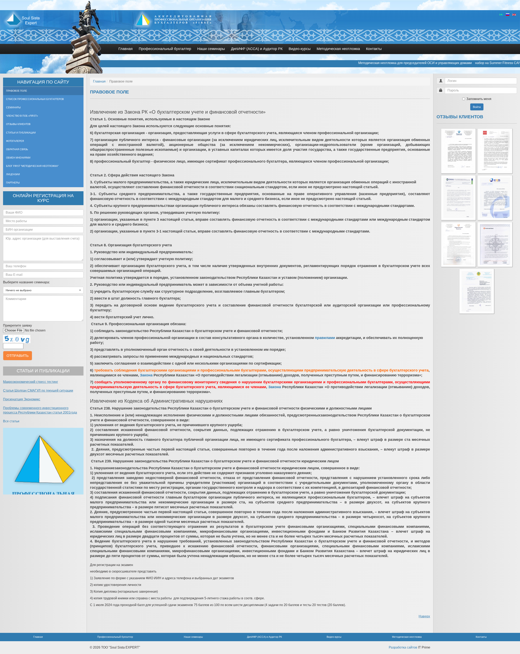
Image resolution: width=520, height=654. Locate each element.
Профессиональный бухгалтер (165, 49)
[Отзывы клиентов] (458, 151)
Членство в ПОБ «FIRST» (22, 115)
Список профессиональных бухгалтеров (35, 99)
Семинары (13, 107)
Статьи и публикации (21, 132)
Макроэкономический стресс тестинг (30, 381)
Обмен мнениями (18, 157)
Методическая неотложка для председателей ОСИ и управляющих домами (375, 63)
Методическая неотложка (338, 49)
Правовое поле (16, 90)
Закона (146, 375)
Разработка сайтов (403, 647)
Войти (477, 107)
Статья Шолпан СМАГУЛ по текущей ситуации (38, 390)
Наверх (424, 616)
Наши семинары (211, 49)
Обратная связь (17, 149)
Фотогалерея (15, 141)
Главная (125, 49)
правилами (325, 338)
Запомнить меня (478, 99)
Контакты (374, 49)
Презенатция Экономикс (21, 399)
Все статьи (11, 421)
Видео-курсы (300, 49)
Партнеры (13, 182)
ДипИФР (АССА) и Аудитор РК (257, 49)
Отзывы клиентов (18, 124)
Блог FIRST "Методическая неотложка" (32, 166)
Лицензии (13, 174)
